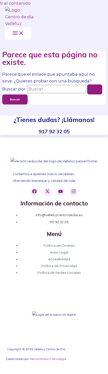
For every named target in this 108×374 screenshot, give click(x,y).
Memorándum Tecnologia (48, 359)
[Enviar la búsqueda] (94, 89)
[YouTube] (61, 192)
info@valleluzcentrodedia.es (59, 215)
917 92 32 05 (59, 222)
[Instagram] (74, 192)
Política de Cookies (59, 245)
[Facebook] (34, 192)
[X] (47, 192)
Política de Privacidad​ (59, 266)
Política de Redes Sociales (59, 273)
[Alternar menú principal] (18, 33)
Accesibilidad (59, 259)
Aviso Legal (59, 252)
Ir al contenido (15, 3)
